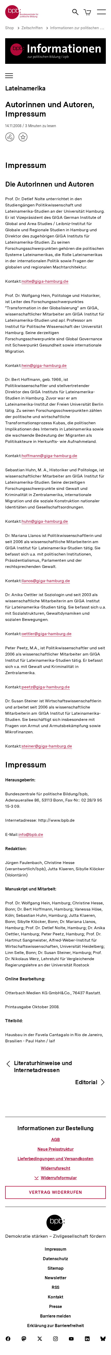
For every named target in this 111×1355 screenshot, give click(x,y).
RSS (56, 1287)
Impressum (55, 1249)
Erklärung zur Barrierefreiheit (55, 1325)
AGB (55, 1139)
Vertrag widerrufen (55, 1192)
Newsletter (55, 1277)
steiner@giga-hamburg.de (47, 746)
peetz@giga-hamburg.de (46, 687)
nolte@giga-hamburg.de (45, 281)
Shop (9, 28)
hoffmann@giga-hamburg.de (49, 455)
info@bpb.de (31, 834)
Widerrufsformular (59, 1177)
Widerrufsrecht (55, 1168)
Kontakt (55, 1297)
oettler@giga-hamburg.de (47, 633)
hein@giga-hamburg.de (44, 365)
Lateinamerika (25, 88)
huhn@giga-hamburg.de (45, 521)
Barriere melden (55, 1316)
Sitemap (55, 1268)
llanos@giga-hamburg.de (46, 580)
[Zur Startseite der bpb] (22, 17)
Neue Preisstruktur (55, 1149)
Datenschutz (55, 1258)
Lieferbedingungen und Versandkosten (55, 1158)
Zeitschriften (32, 28)
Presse (55, 1306)
